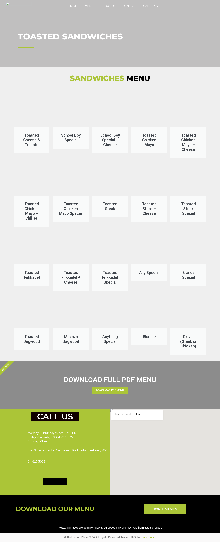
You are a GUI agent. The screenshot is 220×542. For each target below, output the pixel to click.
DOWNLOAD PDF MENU (110, 390)
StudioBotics (148, 537)
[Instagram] (209, 7)
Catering (150, 6)
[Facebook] (199, 7)
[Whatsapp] (204, 7)
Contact (129, 6)
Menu (89, 6)
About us (108, 6)
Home (73, 6)
